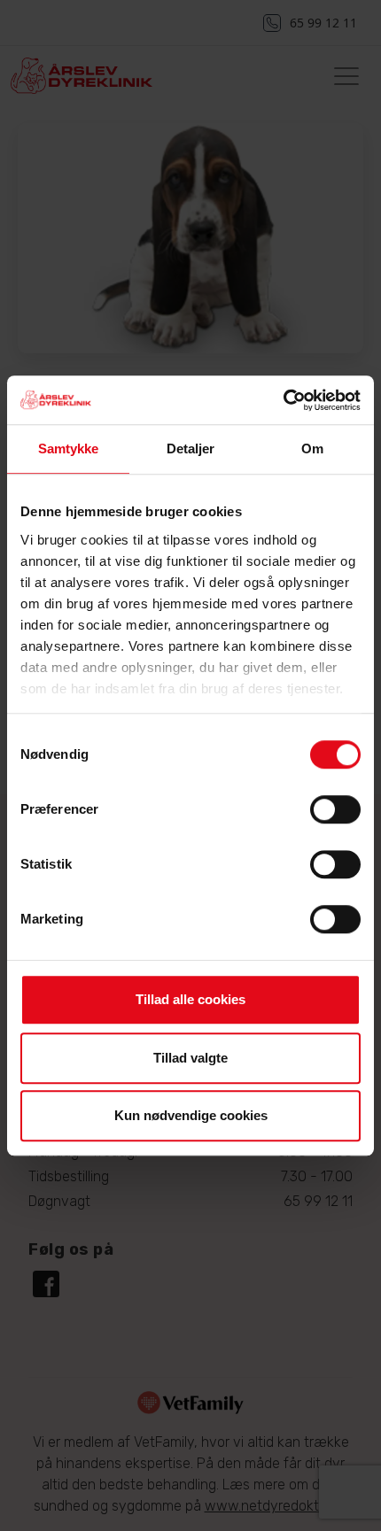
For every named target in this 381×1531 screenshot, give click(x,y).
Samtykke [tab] (68, 448)
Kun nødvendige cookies (191, 1115)
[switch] (335, 809)
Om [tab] (312, 448)
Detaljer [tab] (191, 448)
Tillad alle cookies (190, 999)
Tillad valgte (190, 1057)
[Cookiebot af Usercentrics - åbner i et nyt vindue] (283, 400)
